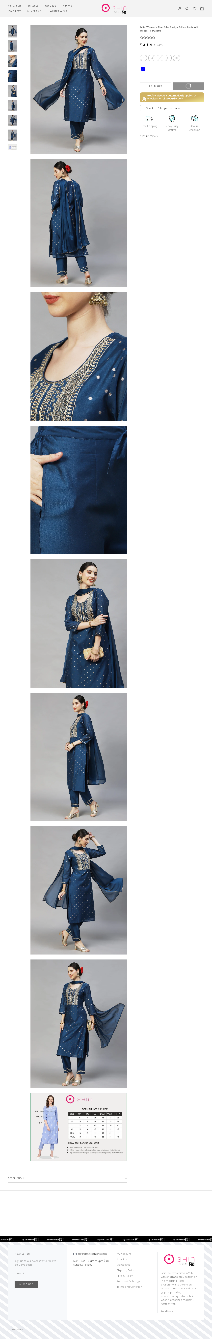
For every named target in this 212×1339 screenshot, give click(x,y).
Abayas (67, 5)
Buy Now (193, 87)
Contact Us (123, 1264)
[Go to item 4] (12, 76)
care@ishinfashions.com (92, 1254)
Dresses (33, 5)
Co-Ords (50, 5)
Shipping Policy (126, 1270)
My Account (124, 1254)
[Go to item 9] (12, 147)
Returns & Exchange (128, 1281)
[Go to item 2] (12, 46)
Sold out (155, 85)
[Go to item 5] (12, 91)
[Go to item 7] (12, 120)
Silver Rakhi (35, 11)
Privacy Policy (125, 1276)
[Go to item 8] (12, 135)
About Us (122, 1259)
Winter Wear (58, 11)
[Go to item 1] (12, 31)
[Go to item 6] (12, 106)
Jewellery (14, 11)
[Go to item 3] (12, 61)
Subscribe (26, 1284)
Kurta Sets (15, 5)
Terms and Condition (129, 1286)
